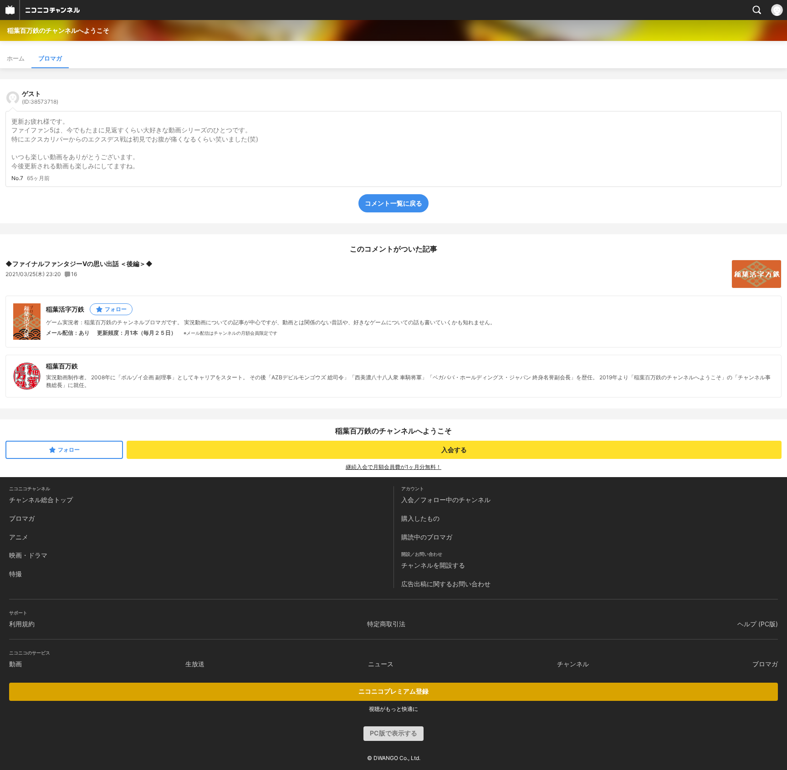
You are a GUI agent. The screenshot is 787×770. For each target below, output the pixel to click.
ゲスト (40, 97)
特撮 (15, 574)
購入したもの (420, 518)
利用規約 (22, 624)
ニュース (381, 664)
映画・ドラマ (28, 555)
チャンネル (573, 664)
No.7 (17, 178)
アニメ (18, 537)
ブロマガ (50, 58)
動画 (15, 664)
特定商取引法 (386, 624)
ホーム (16, 58)
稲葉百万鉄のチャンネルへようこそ (58, 30)
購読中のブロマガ (426, 537)
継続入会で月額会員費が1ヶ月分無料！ (393, 466)
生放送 (194, 664)
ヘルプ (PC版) (757, 624)
